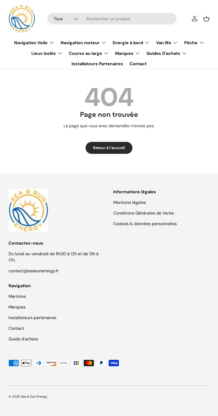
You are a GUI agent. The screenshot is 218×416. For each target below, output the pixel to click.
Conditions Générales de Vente (143, 213)
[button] (206, 18)
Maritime (17, 296)
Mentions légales (129, 202)
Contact (138, 64)
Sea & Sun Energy (34, 396)
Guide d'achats (23, 339)
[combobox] (111, 18)
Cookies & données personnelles (145, 223)
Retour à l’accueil (109, 147)
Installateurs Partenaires (97, 64)
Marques (17, 307)
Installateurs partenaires (32, 317)
